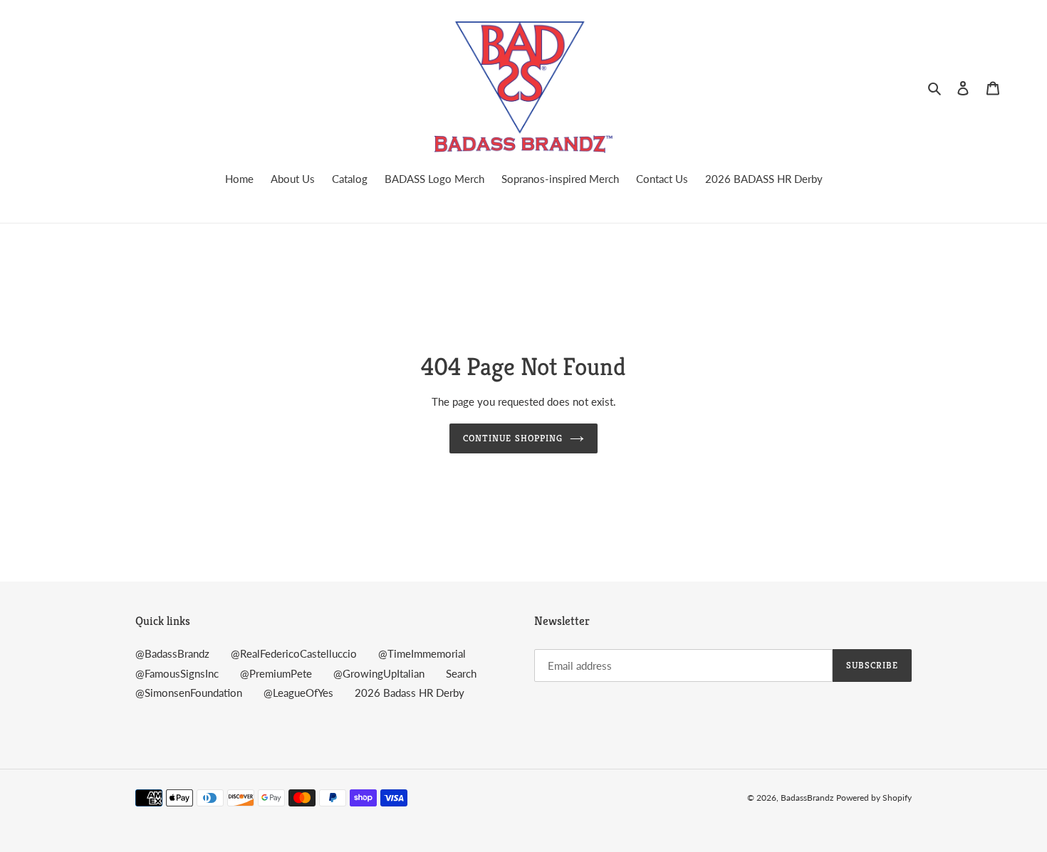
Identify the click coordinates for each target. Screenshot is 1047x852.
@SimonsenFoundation (188, 692)
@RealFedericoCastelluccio (294, 653)
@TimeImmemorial (422, 653)
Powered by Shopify (874, 797)
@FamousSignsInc (177, 673)
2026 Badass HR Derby (409, 692)
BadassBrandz (807, 797)
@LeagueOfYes (298, 692)
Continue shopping (513, 438)
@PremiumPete (276, 673)
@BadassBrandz (172, 653)
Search (461, 673)
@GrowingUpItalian (378, 673)
